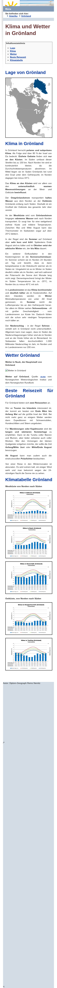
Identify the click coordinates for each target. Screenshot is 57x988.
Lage (12, 48)
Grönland (26, 16)
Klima (13, 51)
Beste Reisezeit (18, 57)
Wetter (13, 54)
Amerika (13, 16)
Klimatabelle (16, 60)
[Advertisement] (28, 712)
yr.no (43, 376)
